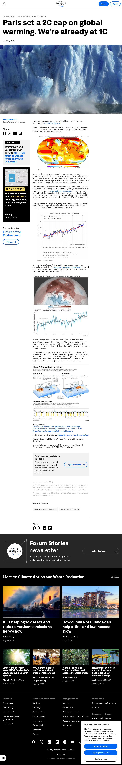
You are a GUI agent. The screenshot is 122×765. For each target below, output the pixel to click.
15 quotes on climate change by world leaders (53, 431)
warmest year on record (60, 191)
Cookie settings (101, 759)
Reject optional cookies (100, 753)
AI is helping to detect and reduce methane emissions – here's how (28, 626)
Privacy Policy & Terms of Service (61, 750)
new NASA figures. (52, 123)
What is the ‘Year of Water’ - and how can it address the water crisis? (75, 670)
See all (115, 577)
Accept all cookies (101, 746)
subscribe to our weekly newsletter (73, 435)
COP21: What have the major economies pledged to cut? (57, 429)
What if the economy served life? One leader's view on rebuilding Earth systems (16, 672)
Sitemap (61, 754)
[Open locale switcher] (3, 758)
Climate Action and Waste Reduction (24, 16)
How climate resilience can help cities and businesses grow (86, 626)
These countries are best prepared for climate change (56, 426)
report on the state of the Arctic (67, 267)
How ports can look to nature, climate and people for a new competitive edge (103, 672)
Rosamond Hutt (10, 119)
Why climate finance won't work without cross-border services (44, 670)
